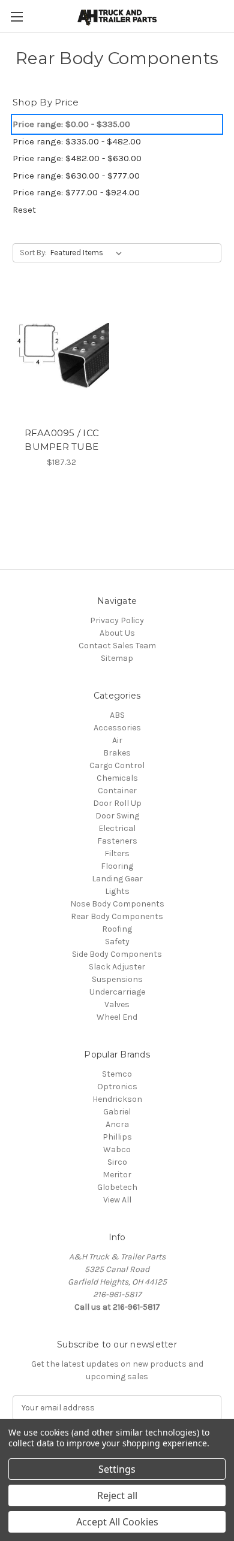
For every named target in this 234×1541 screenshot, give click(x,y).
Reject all (117, 1495)
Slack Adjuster (117, 967)
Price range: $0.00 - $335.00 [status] (71, 124)
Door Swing (117, 816)
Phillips (117, 1137)
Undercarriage (117, 992)
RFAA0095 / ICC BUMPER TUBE (62, 439)
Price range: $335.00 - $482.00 (77, 141)
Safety (117, 941)
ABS (117, 715)
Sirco (117, 1162)
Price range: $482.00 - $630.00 (77, 158)
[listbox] (88, 253)
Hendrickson (117, 1099)
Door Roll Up (117, 803)
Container (117, 790)
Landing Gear (117, 879)
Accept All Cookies (117, 1521)
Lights (117, 891)
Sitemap (117, 658)
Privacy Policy (117, 620)
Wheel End (117, 1017)
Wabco (117, 1149)
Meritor (117, 1175)
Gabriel (117, 1112)
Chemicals (117, 778)
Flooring (117, 866)
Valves (117, 1004)
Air (117, 740)
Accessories (117, 728)
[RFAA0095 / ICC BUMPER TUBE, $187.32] (61, 356)
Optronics (117, 1086)
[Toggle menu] (16, 16)
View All (117, 1200)
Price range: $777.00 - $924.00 (76, 192)
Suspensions (117, 979)
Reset (24, 209)
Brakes (117, 753)
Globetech (117, 1187)
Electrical (117, 828)
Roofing (117, 929)
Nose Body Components (117, 904)
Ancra (117, 1124)
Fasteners (117, 841)
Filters (117, 853)
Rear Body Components (117, 916)
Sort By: (33, 252)
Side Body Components (117, 954)
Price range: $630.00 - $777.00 (76, 175)
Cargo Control (117, 765)
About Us (117, 633)
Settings (117, 1469)
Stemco (117, 1074)
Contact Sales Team (117, 645)
